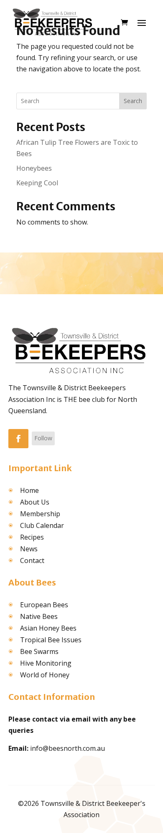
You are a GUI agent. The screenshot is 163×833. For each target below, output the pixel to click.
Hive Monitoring (45, 663)
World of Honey (44, 674)
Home (29, 490)
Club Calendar (42, 525)
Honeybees (34, 168)
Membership (40, 513)
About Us (34, 502)
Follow (43, 438)
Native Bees (39, 616)
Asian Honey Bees (48, 628)
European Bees (44, 604)
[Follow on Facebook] (18, 438)
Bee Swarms (39, 651)
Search (133, 101)
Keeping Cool (37, 182)
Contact (32, 560)
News (29, 548)
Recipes (32, 537)
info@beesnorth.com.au (67, 748)
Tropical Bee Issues (51, 639)
